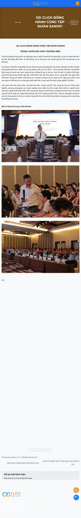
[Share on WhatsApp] (31, 450)
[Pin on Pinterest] (46, 450)
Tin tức (18, 22)
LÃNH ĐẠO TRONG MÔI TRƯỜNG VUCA (22, 463)
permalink (34, 457)
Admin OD (74, 24)
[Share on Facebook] (34, 450)
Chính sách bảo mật (35, 505)
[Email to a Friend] (42, 450)
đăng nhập (15, 478)
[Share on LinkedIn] (50, 450)
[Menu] (77, 3)
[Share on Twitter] (38, 450)
